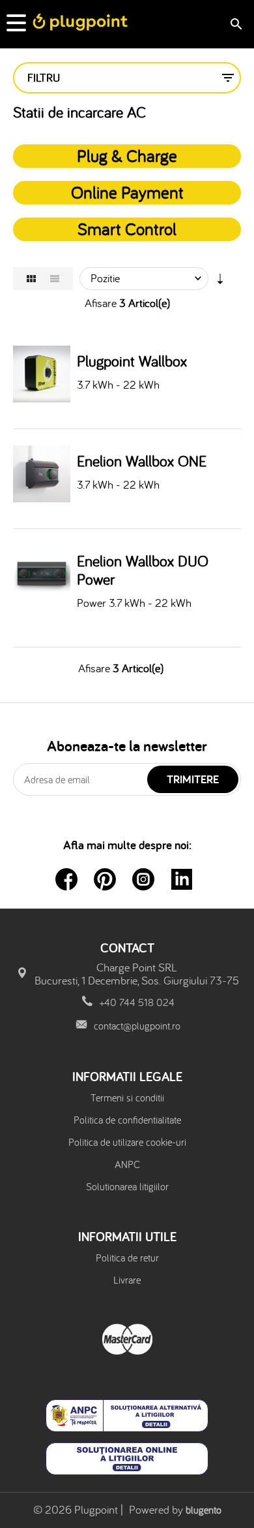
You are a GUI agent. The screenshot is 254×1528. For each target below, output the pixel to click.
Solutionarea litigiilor (127, 1186)
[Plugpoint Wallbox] (41, 374)
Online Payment (127, 192)
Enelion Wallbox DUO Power (142, 570)
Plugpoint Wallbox (132, 361)
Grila (31, 278)
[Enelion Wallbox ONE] (41, 474)
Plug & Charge (127, 155)
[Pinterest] (105, 879)
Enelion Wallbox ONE (141, 461)
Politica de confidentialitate (127, 1119)
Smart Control (127, 229)
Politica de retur (127, 1257)
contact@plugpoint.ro (137, 1025)
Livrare (127, 1279)
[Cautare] (236, 24)
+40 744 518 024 (137, 1002)
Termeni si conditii (127, 1097)
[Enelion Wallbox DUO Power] (41, 574)
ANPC (127, 1164)
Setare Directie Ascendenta (220, 281)
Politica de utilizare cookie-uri (127, 1141)
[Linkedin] (182, 879)
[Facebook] (66, 879)
